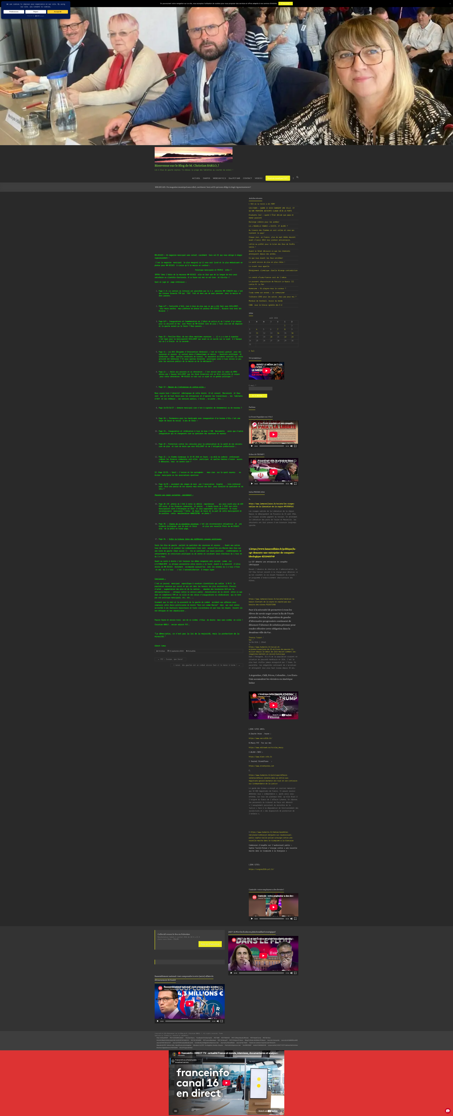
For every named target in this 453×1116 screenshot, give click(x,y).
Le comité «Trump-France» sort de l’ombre (267, 277)
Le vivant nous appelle (259, 266)
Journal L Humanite (273, 1040)
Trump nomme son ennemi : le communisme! (267, 293)
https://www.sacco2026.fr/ (260, 738)
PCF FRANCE (225, 1038)
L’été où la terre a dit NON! (262, 204)
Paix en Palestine (210, 944)
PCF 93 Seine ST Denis (236, 1040)
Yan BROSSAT (247, 1045)
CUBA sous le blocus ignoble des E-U (265, 305)
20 (271, 337)
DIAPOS (206, 178)
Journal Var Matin (241, 1043)
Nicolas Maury (190, 1038)
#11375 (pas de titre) (186, 1048)
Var (250, 640)
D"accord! (285, 3)
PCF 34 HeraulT (223, 1040)
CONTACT (247, 178)
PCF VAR (216, 1038)
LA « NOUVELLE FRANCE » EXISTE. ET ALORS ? (268, 226)
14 (278, 333)
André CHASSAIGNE (259, 1045)
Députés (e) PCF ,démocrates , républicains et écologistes (174, 1045)
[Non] (450, 3)
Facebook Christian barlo (204, 1038)
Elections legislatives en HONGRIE (167, 1048)
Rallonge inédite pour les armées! (264, 222)
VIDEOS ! (259, 178)
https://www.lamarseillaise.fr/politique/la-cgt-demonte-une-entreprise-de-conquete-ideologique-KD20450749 (272, 553)
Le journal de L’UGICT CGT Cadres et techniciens (283, 1045)
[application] (273, 434)
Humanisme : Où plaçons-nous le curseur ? (267, 289)
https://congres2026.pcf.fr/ (261, 869)
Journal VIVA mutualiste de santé (183, 1043)
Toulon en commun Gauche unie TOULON (262, 1043)
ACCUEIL (196, 178)
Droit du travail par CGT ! (278, 178)
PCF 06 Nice (266, 1038)
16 (292, 333)
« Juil (251, 351)
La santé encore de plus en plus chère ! (267, 262)
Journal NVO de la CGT (164, 1043)
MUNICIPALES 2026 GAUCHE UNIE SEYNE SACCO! (173, 1040)
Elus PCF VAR (234, 178)
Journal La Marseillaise (228, 1043)
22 (285, 337)
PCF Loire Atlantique (209, 1040)
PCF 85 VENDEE (196, 1040)
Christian (161, 651)
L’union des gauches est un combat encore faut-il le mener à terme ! (207, 665)
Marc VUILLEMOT (162, 1038)
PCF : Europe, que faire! (170, 659)
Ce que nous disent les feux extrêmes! (266, 258)
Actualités (191, 651)
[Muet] (291, 446)
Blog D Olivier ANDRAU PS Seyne (255, 1040)
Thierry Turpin (255, 638)
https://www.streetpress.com (261, 766)
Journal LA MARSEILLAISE (289, 1040)
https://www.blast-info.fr (260, 757)
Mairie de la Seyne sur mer (233, 1045)
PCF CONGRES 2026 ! (177, 1038)
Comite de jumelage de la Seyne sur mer (207, 1043)
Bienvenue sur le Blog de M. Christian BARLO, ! (187, 166)
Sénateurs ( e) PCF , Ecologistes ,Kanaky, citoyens (208, 1045)
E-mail (252, 386)
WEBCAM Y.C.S (219, 178)
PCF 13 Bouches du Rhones (240, 1038)
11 (257, 333)
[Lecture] (252, 446)
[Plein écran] (295, 446)
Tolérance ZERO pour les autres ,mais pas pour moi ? (272, 297)
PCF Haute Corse (255, 1038)
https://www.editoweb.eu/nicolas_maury (266, 748)
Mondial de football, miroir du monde (266, 301)
